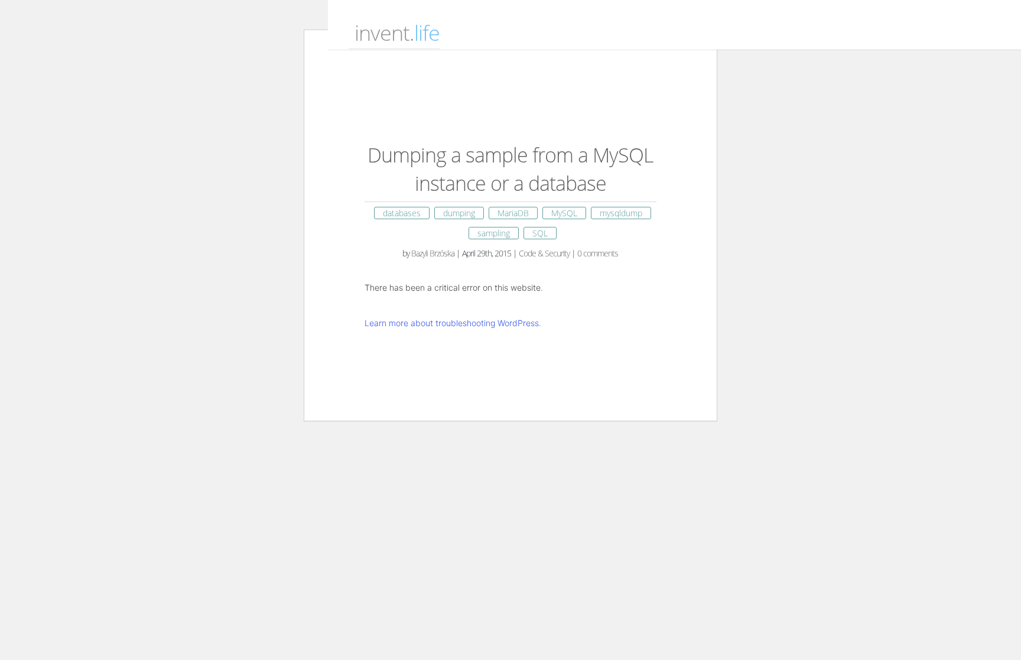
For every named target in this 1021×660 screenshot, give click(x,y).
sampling (493, 233)
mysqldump (621, 213)
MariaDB (513, 213)
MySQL (564, 213)
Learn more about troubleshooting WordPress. (453, 323)
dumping (459, 213)
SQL (540, 233)
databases (402, 213)
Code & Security (544, 253)
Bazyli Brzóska (432, 253)
